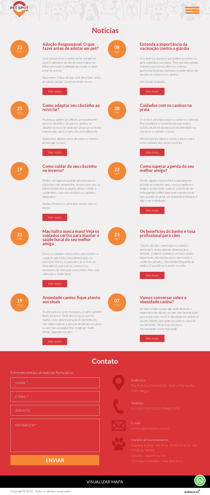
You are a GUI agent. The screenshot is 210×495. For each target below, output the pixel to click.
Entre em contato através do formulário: (41, 372)
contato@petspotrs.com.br (150, 428)
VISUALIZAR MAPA (105, 481)
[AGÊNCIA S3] (192, 491)
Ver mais (55, 91)
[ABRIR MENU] (192, 10)
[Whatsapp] (199, 480)
